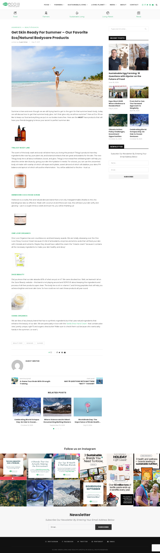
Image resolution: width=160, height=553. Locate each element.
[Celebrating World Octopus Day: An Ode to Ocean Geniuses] (27, 407)
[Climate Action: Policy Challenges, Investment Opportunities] (118, 120)
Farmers (58, 5)
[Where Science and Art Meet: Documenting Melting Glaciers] (57, 407)
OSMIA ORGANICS (19, 316)
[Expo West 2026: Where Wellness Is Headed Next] (118, 92)
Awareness (16, 27)
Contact (134, 5)
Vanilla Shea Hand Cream (76, 324)
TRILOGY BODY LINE (20, 148)
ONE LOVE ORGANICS (21, 233)
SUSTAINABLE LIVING (77, 5)
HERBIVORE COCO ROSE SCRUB (25, 195)
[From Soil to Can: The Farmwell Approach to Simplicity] (139, 92)
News (112, 5)
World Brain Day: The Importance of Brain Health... (88, 420)
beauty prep (17, 343)
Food (46, 5)
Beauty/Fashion (32, 27)
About (123, 5)
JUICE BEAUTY (17, 274)
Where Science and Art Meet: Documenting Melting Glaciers (57, 420)
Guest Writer (23, 42)
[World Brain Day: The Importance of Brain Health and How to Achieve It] (88, 407)
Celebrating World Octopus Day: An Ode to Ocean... (26, 420)
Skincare (29, 343)
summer (40, 343)
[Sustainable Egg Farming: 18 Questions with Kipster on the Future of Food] (129, 57)
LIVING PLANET (98, 5)
